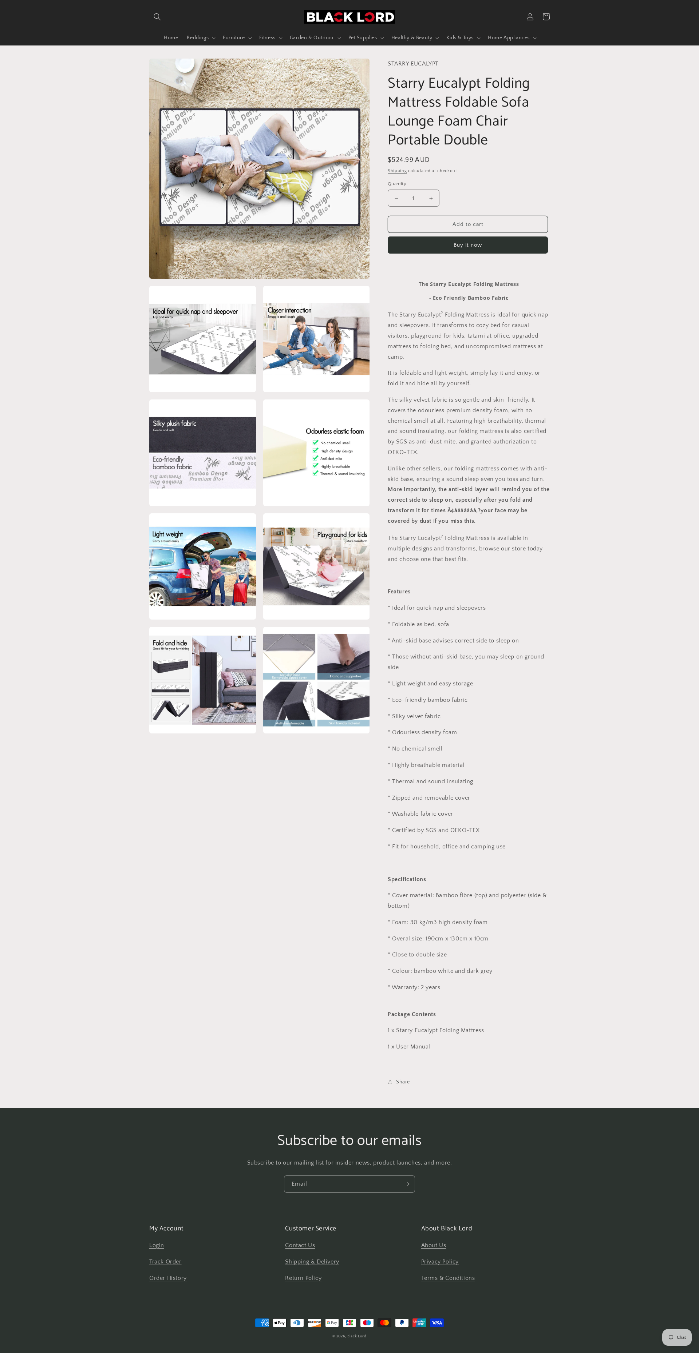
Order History (168, 1278)
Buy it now (468, 245)
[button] (157, 17)
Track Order (165, 1261)
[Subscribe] (407, 1184)
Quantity (397, 183)
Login (156, 1245)
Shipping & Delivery (312, 1261)
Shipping (397, 170)
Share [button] (403, 1082)
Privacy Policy (440, 1261)
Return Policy (303, 1278)
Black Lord (357, 1336)
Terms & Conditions (448, 1278)
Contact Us (300, 1245)
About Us (433, 1245)
